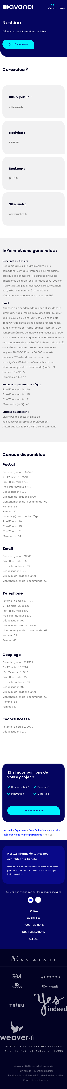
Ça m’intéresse (18, 44)
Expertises (20, 830)
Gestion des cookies (52, 1075)
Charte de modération (35, 1080)
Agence (33, 939)
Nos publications (33, 931)
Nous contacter (33, 810)
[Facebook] (38, 900)
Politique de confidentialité (23, 1075)
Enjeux (33, 910)
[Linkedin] (31, 900)
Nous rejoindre (34, 924)
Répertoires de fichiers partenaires (23, 834)
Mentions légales (43, 1070)
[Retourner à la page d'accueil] (18, 6)
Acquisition (54, 830)
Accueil (8, 830)
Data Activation (37, 830)
